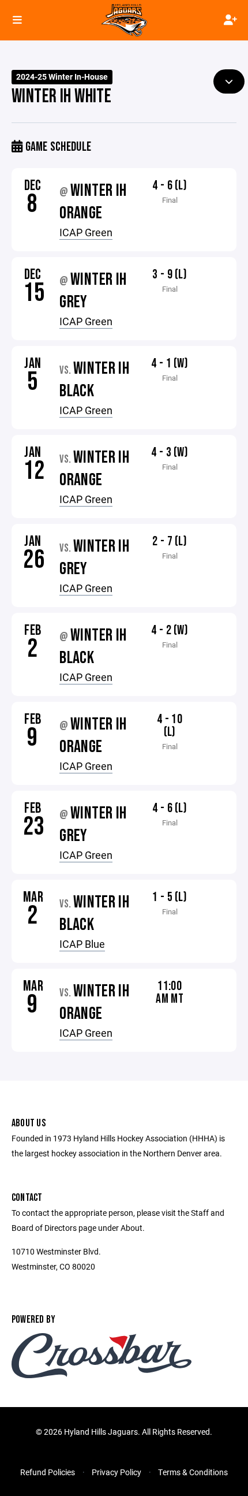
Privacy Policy (116, 1472)
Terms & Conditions (193, 1472)
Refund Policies (47, 1472)
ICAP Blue (82, 944)
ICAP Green (85, 232)
